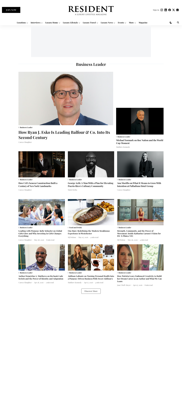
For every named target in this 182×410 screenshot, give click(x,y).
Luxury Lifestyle (70, 22)
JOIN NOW (11, 9)
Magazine (143, 22)
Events (121, 22)
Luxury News (107, 22)
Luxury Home (51, 22)
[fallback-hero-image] (65, 98)
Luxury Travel (89, 22)
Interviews (35, 22)
